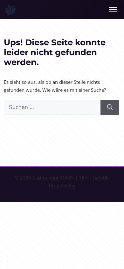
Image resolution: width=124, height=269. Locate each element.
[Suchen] (109, 107)
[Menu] (113, 9)
